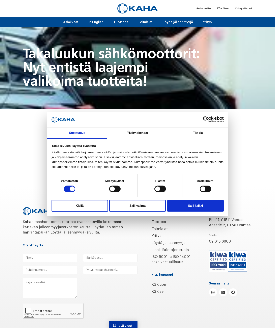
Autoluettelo (204, 8)
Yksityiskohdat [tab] (137, 132)
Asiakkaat (71, 22)
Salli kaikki (195, 205)
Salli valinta (137, 205)
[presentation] (53, 311)
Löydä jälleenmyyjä (178, 22)
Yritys (207, 22)
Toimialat (145, 22)
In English (96, 22)
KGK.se (157, 291)
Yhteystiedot (243, 8)
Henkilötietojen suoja (170, 250)
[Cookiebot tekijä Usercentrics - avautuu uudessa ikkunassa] (206, 119)
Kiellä (80, 205)
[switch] (115, 189)
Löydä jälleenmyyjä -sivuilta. (75, 232)
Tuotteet (121, 22)
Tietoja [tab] (198, 132)
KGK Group (224, 8)
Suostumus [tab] (77, 132)
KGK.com (159, 284)
